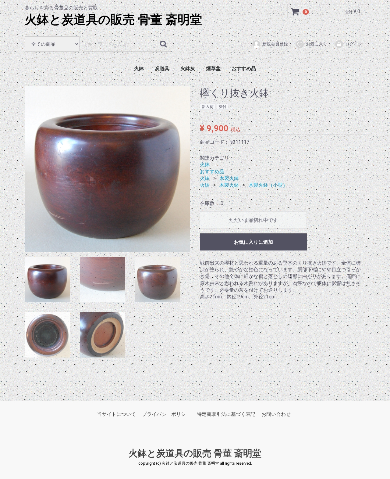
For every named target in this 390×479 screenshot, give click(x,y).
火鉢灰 (187, 68)
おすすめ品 (244, 68)
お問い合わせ (276, 414)
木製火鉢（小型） (268, 185)
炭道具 (162, 68)
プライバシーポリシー (166, 414)
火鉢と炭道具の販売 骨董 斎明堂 (113, 20)
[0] (295, 11)
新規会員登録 (275, 43)
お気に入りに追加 (253, 242)
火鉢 (139, 68)
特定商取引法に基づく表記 (226, 414)
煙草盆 (213, 68)
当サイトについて (116, 414)
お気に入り (316, 43)
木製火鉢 (229, 178)
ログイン (353, 43)
